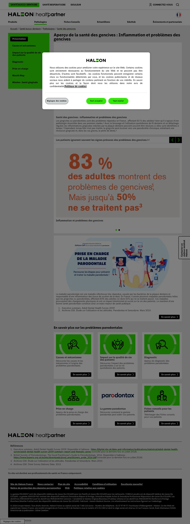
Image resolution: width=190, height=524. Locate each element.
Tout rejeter (118, 101)
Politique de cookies (75, 86)
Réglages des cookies (57, 101)
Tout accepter (96, 101)
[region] (96, 80)
